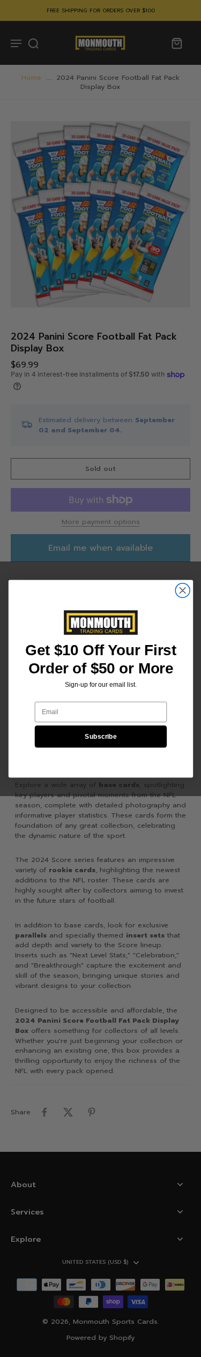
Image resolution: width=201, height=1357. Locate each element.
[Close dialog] (182, 590)
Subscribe (101, 736)
